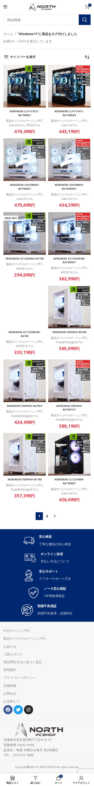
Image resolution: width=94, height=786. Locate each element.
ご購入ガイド (13, 654)
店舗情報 (9, 685)
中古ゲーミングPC (16, 630)
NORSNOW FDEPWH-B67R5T (25, 406)
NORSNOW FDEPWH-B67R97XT (69, 408)
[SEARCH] (85, 19)
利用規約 (9, 670)
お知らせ (9, 646)
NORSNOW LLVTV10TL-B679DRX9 (69, 113)
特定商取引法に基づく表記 (22, 662)
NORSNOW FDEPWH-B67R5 (69, 332)
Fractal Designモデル (69, 342)
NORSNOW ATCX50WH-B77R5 (25, 259)
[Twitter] (18, 709)
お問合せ (9, 693)
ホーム (8, 34)
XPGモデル (33, 125)
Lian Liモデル (17, 125)
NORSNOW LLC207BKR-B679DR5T (69, 481)
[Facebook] (8, 709)
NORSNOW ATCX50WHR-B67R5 (25, 334)
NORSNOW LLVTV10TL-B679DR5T (24, 113)
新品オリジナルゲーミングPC (24, 121)
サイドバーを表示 (23, 57)
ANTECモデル (24, 269)
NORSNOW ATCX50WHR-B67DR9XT (69, 261)
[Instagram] (28, 709)
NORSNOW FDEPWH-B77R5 (25, 479)
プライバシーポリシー (19, 677)
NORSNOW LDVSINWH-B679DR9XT (69, 187)
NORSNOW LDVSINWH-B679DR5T (24, 187)
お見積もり (11, 701)
